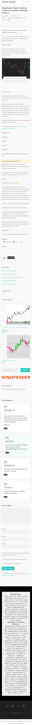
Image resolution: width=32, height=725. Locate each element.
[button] (29, 2)
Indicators (11, 18)
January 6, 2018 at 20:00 (8, 411)
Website (4, 544)
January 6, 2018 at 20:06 (10, 442)
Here (3, 293)
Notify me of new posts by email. (12, 563)
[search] (23, 2)
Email (4, 536)
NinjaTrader (11, 257)
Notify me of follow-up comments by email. (15, 559)
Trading (7, 20)
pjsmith (6, 16)
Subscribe (25, 370)
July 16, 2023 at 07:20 (8, 488)
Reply (5, 428)
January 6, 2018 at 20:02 (8, 466)
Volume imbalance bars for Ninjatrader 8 (12, 277)
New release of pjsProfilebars (9, 270)
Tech (3, 20)
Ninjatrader (17, 18)
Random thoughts (9, 2)
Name (4, 529)
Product (24, 18)
